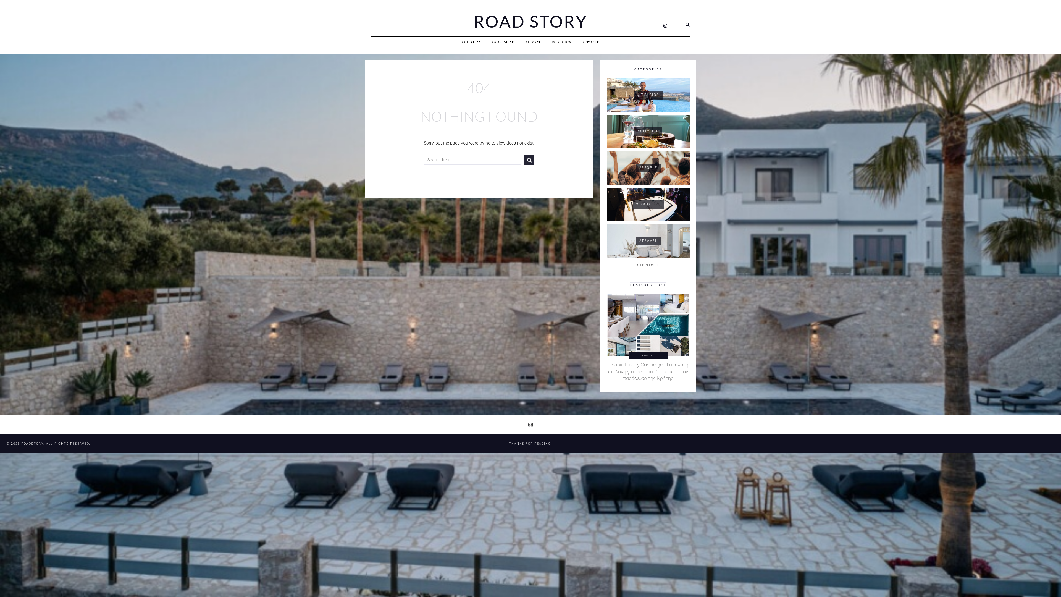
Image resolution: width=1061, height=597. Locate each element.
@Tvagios (561, 41)
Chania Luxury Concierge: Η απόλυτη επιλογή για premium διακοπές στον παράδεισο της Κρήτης (648, 371)
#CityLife (471, 41)
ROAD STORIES (648, 265)
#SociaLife (503, 41)
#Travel (533, 41)
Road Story (530, 21)
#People (590, 41)
